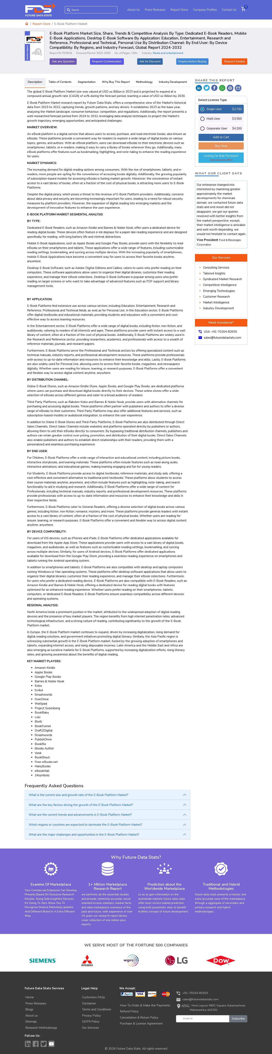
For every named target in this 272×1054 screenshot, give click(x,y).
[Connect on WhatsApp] (222, 88)
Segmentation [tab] (87, 82)
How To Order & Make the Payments (145, 1005)
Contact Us (229, 10)
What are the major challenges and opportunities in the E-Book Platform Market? (84, 835)
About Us (133, 10)
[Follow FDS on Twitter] (44, 1044)
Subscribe (238, 1019)
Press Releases (155, 10)
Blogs (29, 1009)
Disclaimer (89, 1003)
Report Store (179, 10)
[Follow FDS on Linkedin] (28, 1044)
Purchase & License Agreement (141, 1024)
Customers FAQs (93, 997)
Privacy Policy (91, 1016)
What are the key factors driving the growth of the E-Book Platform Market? (81, 805)
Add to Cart (221, 137)
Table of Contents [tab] (60, 82)
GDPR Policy (91, 1022)
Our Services (90, 1028)
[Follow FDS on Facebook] (36, 1044)
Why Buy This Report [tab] (116, 82)
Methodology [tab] (144, 82)
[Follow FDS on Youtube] (52, 1044)
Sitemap (31, 1022)
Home (29, 997)
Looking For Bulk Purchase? (221, 157)
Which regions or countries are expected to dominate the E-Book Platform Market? (85, 825)
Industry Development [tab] (173, 82)
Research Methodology (41, 1028)
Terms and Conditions (96, 1009)
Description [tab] (35, 82)
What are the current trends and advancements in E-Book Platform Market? (80, 815)
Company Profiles (205, 10)
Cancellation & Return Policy (139, 1018)
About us (31, 1016)
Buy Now (221, 146)
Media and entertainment (168, 53)
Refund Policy (129, 1011)
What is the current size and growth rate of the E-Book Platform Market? (78, 795)
